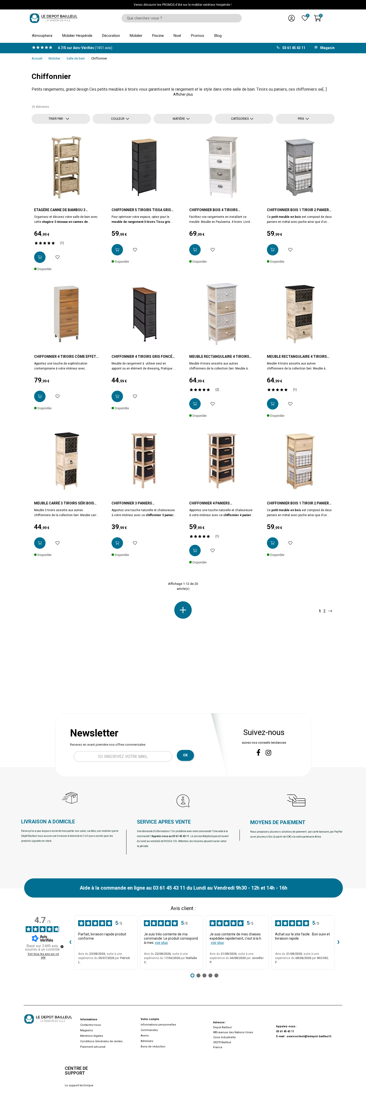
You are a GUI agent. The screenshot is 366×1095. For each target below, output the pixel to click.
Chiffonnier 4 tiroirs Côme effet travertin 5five (65, 357)
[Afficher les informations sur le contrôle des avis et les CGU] (62, 947)
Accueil (37, 58)
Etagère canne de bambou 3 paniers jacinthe (59, 210)
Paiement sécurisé (93, 1046)
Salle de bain (75, 58)
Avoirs (145, 1035)
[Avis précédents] (70, 942)
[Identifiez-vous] (291, 18)
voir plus (161, 943)
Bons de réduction (153, 1046)
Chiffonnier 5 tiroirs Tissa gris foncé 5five (141, 210)
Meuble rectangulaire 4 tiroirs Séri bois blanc (219, 357)
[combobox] (180, 18)
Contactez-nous (90, 1025)
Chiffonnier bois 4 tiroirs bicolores (213, 210)
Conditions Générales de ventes (101, 1041)
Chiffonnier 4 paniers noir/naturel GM (209, 503)
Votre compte (150, 1019)
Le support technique (79, 1085)
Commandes (149, 1030)
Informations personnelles (158, 1024)
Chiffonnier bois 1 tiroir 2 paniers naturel (299, 503)
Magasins (86, 1030)
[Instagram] (268, 753)
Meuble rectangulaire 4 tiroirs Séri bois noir (297, 357)
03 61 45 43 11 (285, 1031)
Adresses (147, 1041)
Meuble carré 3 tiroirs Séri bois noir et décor (64, 503)
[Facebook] (258, 752)
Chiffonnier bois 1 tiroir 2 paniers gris (299, 210)
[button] (183, 94)
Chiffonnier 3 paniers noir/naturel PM (132, 503)
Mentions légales (91, 1035)
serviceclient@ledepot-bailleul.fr (309, 1036)
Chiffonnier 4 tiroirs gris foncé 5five (142, 357)
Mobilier (54, 58)
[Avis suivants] (338, 942)
